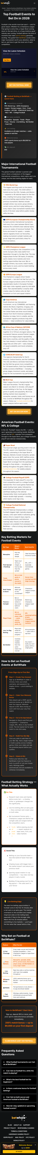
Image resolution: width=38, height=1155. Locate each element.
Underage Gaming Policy (19, 1134)
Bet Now (7, 60)
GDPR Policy (8, 1137)
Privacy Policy (10, 1128)
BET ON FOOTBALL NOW (19, 85)
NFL (13, 434)
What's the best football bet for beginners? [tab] (17, 1081)
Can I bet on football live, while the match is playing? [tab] (18, 1072)
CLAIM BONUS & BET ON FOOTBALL (19, 1041)
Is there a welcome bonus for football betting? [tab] (19, 1089)
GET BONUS (19, 1151)
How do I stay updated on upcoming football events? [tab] (19, 1107)
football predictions (23, 401)
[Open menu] (34, 3)
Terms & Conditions (19, 1131)
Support (26, 1125)
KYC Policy (30, 1137)
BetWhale (22, 38)
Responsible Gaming (26, 1128)
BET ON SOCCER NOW (19, 412)
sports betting (21, 35)
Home (3, 8)
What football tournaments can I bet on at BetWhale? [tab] (19, 1063)
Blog (10, 1125)
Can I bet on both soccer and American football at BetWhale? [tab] (16, 1098)
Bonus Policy (19, 1140)
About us (17, 1125)
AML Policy (19, 1137)
